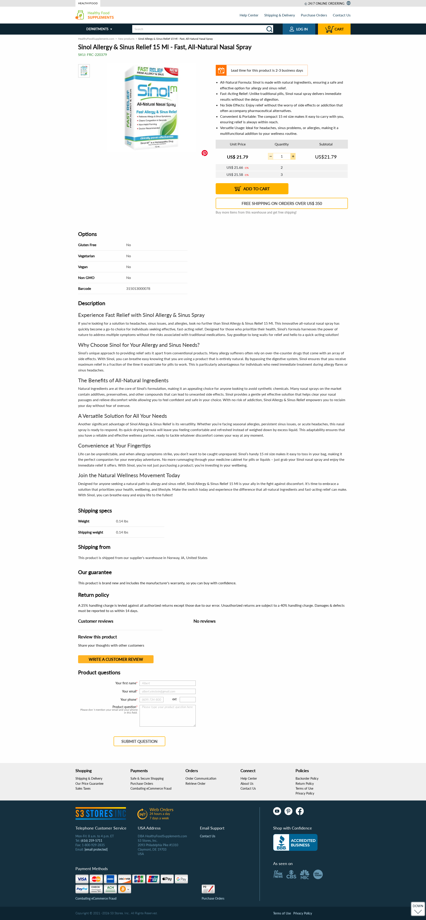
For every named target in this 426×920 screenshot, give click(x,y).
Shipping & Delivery (279, 15)
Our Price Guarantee (89, 783)
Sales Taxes (83, 788)
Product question (124, 706)
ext (174, 699)
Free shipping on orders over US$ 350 (282, 203)
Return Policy (305, 783)
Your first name (125, 683)
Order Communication (200, 778)
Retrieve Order (195, 783)
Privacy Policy (305, 793)
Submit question (139, 741)
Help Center (249, 15)
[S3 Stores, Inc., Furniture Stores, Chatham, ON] (295, 842)
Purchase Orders (314, 15)
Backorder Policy (307, 778)
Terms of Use (304, 788)
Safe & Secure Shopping (147, 778)
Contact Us (342, 15)
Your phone (128, 699)
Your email (129, 691)
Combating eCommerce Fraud (151, 788)
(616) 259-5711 (91, 840)
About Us (247, 783)
